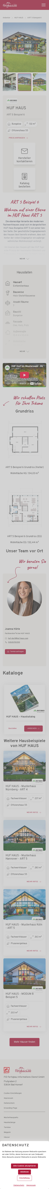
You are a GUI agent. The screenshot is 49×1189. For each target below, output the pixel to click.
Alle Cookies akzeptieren (24, 1166)
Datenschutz (18, 1185)
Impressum (31, 1185)
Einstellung (24, 1178)
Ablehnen (24, 1172)
